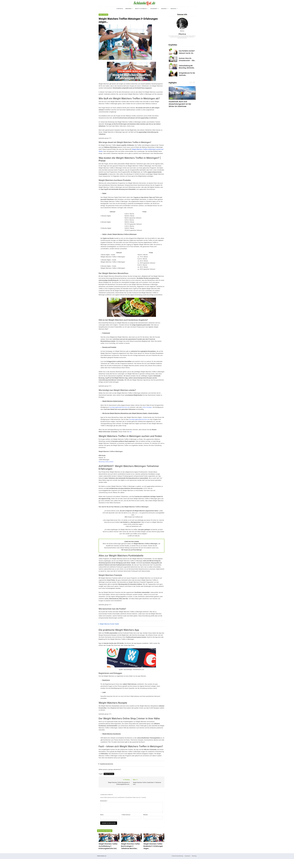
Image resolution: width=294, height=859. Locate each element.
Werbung (194, 856)
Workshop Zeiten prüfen (106, 461)
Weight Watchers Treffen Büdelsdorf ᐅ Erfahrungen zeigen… (153, 846)
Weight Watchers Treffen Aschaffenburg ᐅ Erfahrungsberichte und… (108, 846)
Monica (182, 34)
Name (102, 814)
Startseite (120, 8)
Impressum (187, 856)
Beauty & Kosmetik (141, 8)
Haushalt (164, 8)
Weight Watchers (103, 14)
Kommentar (104, 801)
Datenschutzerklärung (177, 856)
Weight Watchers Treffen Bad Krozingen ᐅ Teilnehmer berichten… (130, 846)
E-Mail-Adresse (126, 814)
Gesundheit (153, 8)
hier (130, 431)
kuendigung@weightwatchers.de (119, 407)
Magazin (173, 8)
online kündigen (147, 407)
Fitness (171, 93)
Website (145, 814)
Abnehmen (128, 8)
